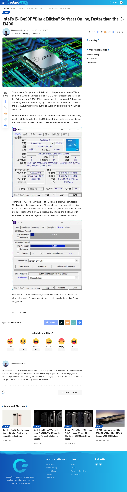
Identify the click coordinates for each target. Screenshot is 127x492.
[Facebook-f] (100, 464)
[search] (110, 3)
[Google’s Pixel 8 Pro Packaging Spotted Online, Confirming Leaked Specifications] (16, 418)
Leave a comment (71, 392)
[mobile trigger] (4, 2)
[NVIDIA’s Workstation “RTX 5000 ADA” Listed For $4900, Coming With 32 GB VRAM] (110, 418)
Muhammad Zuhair (18, 30)
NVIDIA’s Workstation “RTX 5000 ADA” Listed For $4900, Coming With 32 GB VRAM (109, 433)
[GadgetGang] (17, 2)
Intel (24, 313)
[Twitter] (96, 464)
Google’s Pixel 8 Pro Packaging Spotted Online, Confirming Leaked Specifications (15, 433)
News (6, 13)
